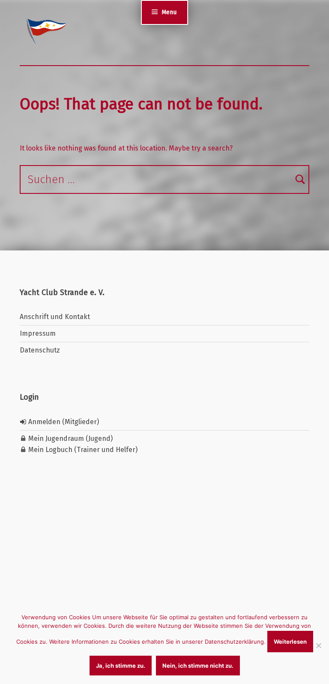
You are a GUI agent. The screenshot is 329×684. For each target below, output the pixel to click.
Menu (169, 12)
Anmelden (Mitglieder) (63, 422)
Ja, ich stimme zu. (120, 665)
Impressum (38, 333)
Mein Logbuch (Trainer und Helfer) (82, 450)
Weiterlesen (290, 641)
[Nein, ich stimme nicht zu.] (318, 645)
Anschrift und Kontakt (55, 317)
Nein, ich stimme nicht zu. (197, 665)
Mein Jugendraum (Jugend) (70, 438)
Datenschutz (40, 350)
